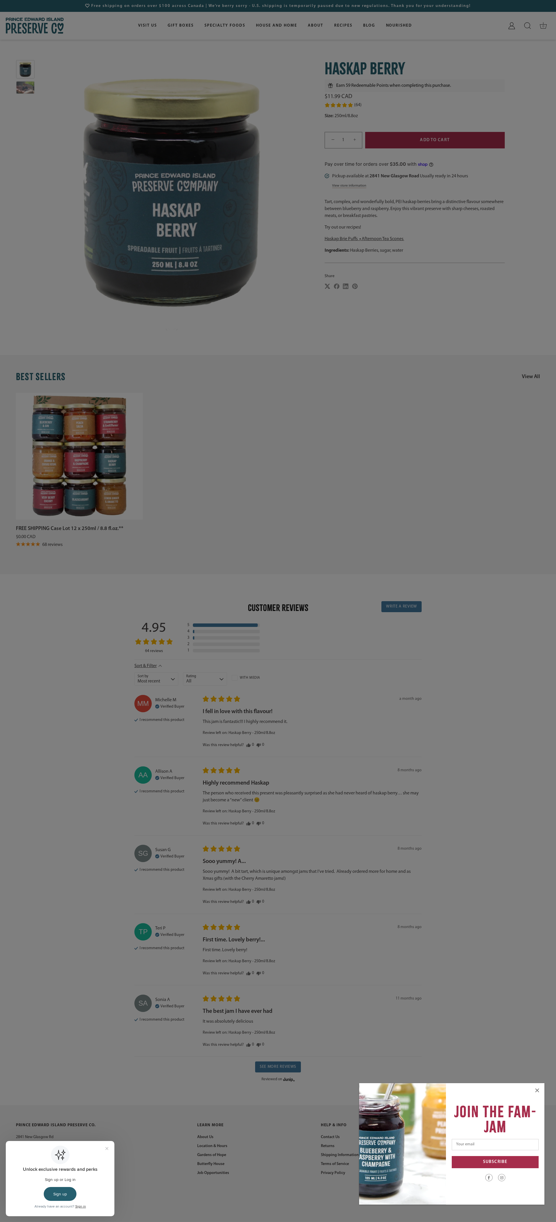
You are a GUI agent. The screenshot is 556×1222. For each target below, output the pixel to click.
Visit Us (147, 25)
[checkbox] (254, 677)
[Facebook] (489, 1177)
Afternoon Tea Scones (383, 239)
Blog (369, 25)
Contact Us (330, 1137)
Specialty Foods (224, 25)
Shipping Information (340, 1155)
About (315, 25)
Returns (327, 1146)
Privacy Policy (333, 1173)
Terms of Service (335, 1164)
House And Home (276, 25)
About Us (205, 1137)
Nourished (399, 25)
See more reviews (278, 1067)
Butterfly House (210, 1164)
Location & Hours (212, 1146)
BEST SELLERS (41, 376)
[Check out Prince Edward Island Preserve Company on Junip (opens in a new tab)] (288, 1079)
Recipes (343, 25)
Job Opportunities (213, 1173)
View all (531, 377)
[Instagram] (501, 1177)
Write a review (401, 606)
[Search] (527, 25)
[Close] (537, 1090)
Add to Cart (434, 140)
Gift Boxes (181, 25)
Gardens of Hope (211, 1155)
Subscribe (495, 1162)
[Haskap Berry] (25, 69)
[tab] (415, 226)
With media (250, 678)
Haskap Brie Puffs (342, 239)
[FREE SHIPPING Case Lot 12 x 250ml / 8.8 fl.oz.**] (79, 456)
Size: (329, 116)
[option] (25, 70)
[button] (343, 105)
